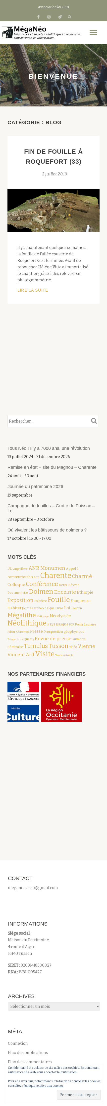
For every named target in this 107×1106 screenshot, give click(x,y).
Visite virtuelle (64, 655)
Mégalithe (21, 615)
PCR (71, 624)
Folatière (40, 601)
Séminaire (15, 647)
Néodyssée (60, 615)
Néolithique (27, 623)
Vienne (86, 646)
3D (9, 568)
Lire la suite (46, 291)
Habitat (14, 608)
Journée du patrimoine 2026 (35, 486)
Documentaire (17, 592)
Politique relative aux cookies (43, 1086)
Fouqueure (81, 600)
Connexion (18, 1043)
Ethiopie (85, 592)
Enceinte (65, 592)
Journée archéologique (38, 608)
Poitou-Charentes (18, 631)
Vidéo (73, 647)
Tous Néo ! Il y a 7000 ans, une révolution (49, 448)
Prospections (15, 639)
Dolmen (41, 591)
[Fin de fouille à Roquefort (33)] (53, 210)
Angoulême (20, 568)
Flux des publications (28, 1052)
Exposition (20, 600)
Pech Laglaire (85, 624)
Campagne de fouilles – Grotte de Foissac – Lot (51, 508)
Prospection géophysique (64, 631)
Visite (44, 653)
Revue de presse (53, 638)
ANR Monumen (46, 568)
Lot (67, 607)
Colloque (16, 584)
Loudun (76, 608)
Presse (36, 631)
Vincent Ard (20, 654)
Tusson (58, 645)
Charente (55, 575)
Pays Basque (57, 624)
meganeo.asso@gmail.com (33, 887)
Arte (36, 577)
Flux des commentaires (30, 1062)
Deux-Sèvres (69, 585)
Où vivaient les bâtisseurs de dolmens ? (47, 530)
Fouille (59, 599)
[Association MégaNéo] (41, 32)
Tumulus (36, 645)
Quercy (29, 639)
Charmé (82, 576)
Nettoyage (43, 616)
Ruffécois (79, 639)
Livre (59, 608)
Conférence (42, 583)
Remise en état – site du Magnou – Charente (52, 467)
